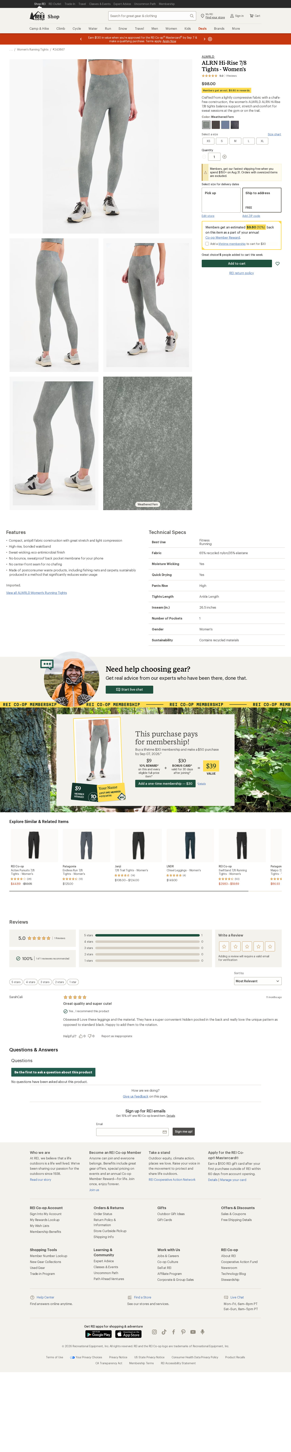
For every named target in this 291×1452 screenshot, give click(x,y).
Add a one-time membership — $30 (165, 783)
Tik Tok (164, 1332)
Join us (94, 1190)
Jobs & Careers (168, 1256)
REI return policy (241, 273)
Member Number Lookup (48, 1256)
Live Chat (237, 1297)
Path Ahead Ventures (109, 1279)
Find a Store (142, 1297)
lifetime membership (232, 243)
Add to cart (236, 263)
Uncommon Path (106, 1273)
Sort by (239, 973)
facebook (173, 1332)
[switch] (16, 982)
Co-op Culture (167, 1262)
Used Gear (37, 1268)
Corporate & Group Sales (175, 1279)
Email (99, 1124)
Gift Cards (164, 1220)
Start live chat (132, 689)
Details (171, 1115)
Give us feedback (135, 1096)
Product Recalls (235, 1357)
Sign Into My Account (46, 1214)
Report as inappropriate (117, 1036)
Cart (257, 15)
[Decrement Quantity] (205, 157)
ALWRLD (208, 56)
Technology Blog (233, 1273)
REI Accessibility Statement (178, 1363)
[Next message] (204, 39)
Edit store (208, 216)
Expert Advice (104, 1261)
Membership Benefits (45, 1231)
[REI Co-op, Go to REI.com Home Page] (37, 16)
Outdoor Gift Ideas (171, 1214)
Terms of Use (54, 1357)
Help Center (45, 1297)
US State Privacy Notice (149, 1357)
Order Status (103, 1214)
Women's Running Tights (32, 49)
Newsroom (229, 1268)
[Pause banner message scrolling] (209, 39)
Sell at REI (164, 1268)
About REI (228, 1256)
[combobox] (152, 15)
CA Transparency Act (108, 1363)
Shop (53, 16)
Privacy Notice (118, 1357)
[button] (101, 146)
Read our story (40, 1179)
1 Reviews (59, 938)
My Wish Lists (39, 1226)
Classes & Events (106, 1267)
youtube (193, 1332)
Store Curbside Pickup (110, 1231)
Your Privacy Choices (88, 1357)
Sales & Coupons (233, 1214)
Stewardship (230, 1279)
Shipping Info (104, 1237)
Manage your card (233, 1180)
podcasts (202, 1332)
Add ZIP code (251, 216)
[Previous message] (81, 39)
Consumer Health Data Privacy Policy (195, 1357)
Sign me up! (183, 1131)
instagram (154, 1332)
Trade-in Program (42, 1273)
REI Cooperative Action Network (172, 1179)
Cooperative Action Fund (239, 1262)
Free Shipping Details (236, 1220)
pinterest (183, 1332)
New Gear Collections (45, 1262)
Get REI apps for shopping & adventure (113, 1326)
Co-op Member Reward (222, 237)
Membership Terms (141, 1363)
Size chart (274, 134)
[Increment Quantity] (224, 157)
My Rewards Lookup (45, 1220)
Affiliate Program (169, 1273)
